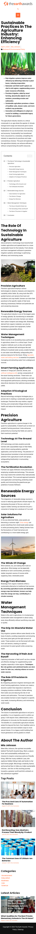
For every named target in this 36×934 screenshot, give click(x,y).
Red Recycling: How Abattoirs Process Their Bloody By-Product (17, 831)
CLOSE (29, 155)
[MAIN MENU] (18, 15)
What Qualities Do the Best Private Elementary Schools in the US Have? (17, 917)
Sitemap (21, 929)
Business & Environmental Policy (14, 49)
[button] (18, 9)
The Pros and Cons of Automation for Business (17, 802)
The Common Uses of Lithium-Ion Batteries (17, 859)
